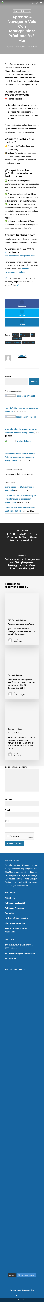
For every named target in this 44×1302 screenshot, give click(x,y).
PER (9, 620)
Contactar (9, 913)
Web (7, 821)
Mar (32, 335)
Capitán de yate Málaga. (15, 882)
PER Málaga (10, 879)
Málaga (15, 335)
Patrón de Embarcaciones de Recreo (21, 624)
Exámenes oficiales (15, 729)
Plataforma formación (15, 923)
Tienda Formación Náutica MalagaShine (17, 930)
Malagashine (24, 335)
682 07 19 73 (10, 958)
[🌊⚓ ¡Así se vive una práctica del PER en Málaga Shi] (22, 1050)
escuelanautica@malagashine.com (20, 953)
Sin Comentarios (32, 47)
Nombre (9, 799)
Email (8, 810)
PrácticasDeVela (28, 342)
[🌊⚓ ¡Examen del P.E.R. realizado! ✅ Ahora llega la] (22, 1151)
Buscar (8, 376)
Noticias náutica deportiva (16, 918)
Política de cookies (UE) (15, 903)
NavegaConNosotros (13, 342)
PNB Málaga (31, 875)
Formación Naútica (22, 11)
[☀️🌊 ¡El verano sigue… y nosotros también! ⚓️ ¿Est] (22, 1000)
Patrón (11, 47)
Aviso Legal (10, 898)
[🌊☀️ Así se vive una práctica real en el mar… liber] (22, 1253)
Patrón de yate (22, 879)
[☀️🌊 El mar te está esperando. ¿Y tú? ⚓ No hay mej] (22, 1099)
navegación (17, 338)
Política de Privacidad (14, 908)
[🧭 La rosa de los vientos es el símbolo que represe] (22, 1206)
